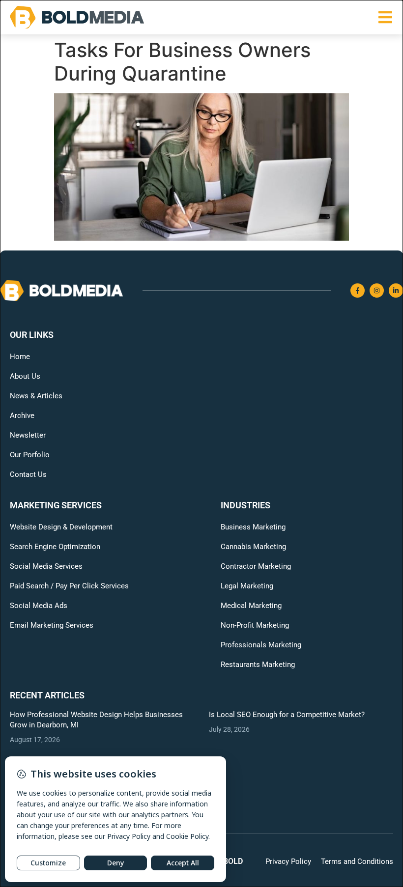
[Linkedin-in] (396, 290)
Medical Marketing (251, 605)
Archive (22, 415)
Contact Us (28, 474)
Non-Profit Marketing (255, 625)
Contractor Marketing (256, 566)
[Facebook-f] (357, 290)
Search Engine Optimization (55, 546)
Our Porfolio (30, 454)
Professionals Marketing (261, 644)
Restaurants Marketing (258, 664)
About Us (25, 376)
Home (20, 356)
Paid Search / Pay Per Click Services (69, 586)
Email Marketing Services (51, 625)
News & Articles (36, 395)
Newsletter (28, 435)
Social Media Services (46, 566)
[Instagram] (377, 290)
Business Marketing (253, 527)
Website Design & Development (61, 527)
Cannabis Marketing (253, 546)
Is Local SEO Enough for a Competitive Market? (287, 714)
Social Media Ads (38, 605)
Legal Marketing (247, 586)
